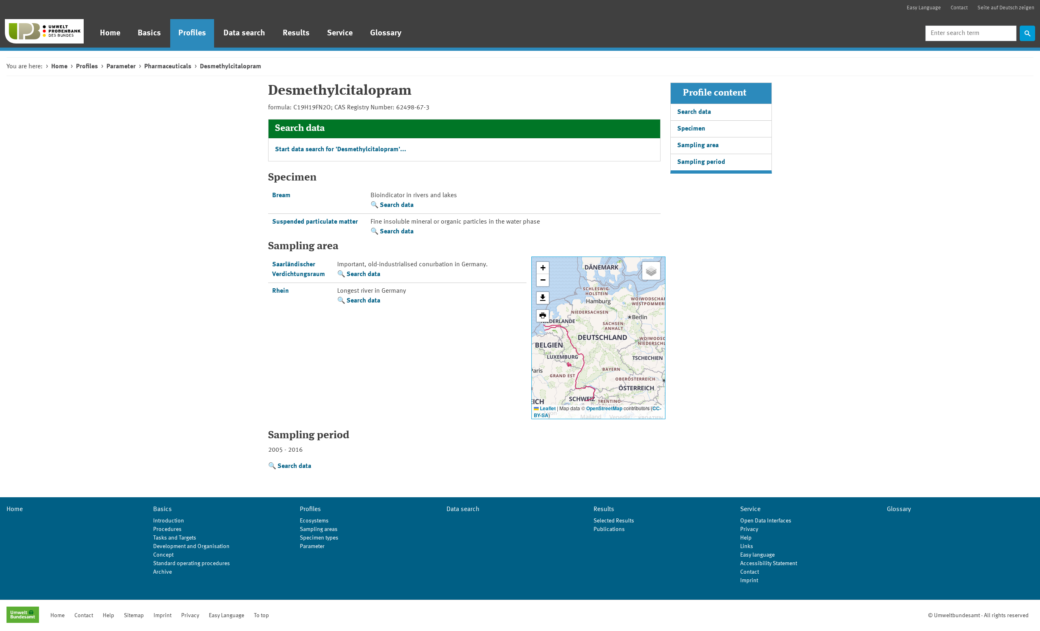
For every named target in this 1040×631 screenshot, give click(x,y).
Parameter (121, 66)
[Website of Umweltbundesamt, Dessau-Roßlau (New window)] (22, 615)
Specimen (691, 129)
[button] (543, 268)
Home (110, 33)
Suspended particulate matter (315, 222)
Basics (149, 33)
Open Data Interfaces (765, 521)
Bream (281, 195)
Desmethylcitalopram (230, 66)
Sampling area (698, 145)
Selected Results (614, 521)
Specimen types (319, 538)
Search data (397, 205)
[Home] (44, 31)
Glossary (385, 33)
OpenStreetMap (604, 408)
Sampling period (701, 162)
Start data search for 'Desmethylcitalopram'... (340, 149)
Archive (162, 572)
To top (261, 615)
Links (746, 546)
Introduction (168, 521)
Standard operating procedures (191, 563)
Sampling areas (319, 529)
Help (746, 538)
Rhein (280, 291)
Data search (244, 33)
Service (340, 33)
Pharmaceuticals (167, 66)
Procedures (167, 529)
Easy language (757, 555)
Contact (959, 8)
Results (296, 33)
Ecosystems (314, 521)
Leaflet (547, 408)
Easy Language (924, 8)
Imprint (749, 580)
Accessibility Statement (768, 563)
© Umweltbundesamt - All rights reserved (978, 615)
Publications (609, 529)
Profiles (192, 33)
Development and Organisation (191, 546)
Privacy (749, 529)
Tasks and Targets (174, 538)
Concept (163, 555)
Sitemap (134, 615)
